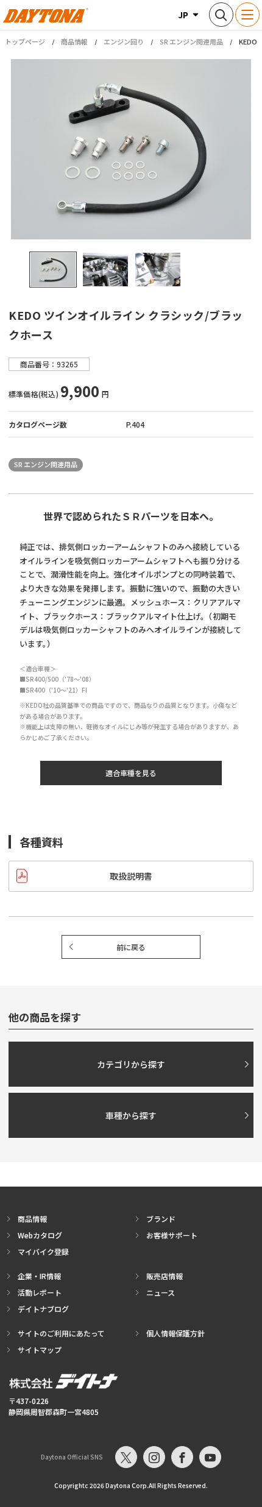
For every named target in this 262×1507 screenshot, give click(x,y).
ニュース (160, 1292)
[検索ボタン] (221, 14)
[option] (131, 149)
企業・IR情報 (39, 1276)
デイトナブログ (43, 1309)
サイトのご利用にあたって (61, 1333)
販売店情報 (164, 1276)
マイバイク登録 (43, 1251)
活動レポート (40, 1292)
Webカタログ (40, 1235)
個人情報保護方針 (175, 1333)
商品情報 (74, 41)
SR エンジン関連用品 (191, 41)
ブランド (160, 1218)
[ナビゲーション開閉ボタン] (247, 14)
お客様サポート (171, 1235)
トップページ (25, 41)
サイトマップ (40, 1349)
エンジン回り (124, 41)
